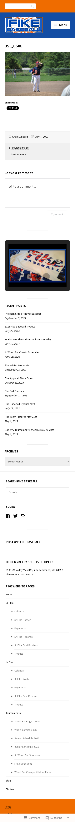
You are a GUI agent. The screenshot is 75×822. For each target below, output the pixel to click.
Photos (10, 789)
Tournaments (13, 713)
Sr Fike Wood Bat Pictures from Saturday (28, 339)
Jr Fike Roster (22, 679)
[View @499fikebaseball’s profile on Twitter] (15, 516)
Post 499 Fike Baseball (23, 542)
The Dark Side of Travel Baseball (23, 313)
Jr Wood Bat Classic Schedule (22, 352)
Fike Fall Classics (14, 391)
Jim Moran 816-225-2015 (19, 574)
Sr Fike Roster (22, 620)
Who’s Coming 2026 (25, 730)
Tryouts (18, 653)
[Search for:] (37, 492)
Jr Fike (9, 662)
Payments (20, 628)
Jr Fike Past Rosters (26, 696)
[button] (28, 276)
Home (9, 594)
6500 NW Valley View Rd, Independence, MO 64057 (34, 570)
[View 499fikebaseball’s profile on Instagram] (23, 516)
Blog (8, 780)
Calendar (19, 611)
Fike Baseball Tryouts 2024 (20, 404)
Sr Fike (10, 603)
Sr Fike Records (23, 636)
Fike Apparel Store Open (19, 378)
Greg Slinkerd (20, 136)
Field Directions (23, 763)
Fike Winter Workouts (17, 365)
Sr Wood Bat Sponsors (27, 755)
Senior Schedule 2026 (26, 738)
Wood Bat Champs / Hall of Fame (33, 772)
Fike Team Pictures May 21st (21, 416)
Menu (63, 25)
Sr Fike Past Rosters (26, 645)
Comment (57, 214)
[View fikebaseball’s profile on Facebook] (8, 516)
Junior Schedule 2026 (26, 746)
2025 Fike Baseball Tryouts (20, 326)
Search (33, 6)
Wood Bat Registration (27, 721)
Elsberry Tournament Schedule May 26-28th (29, 430)
